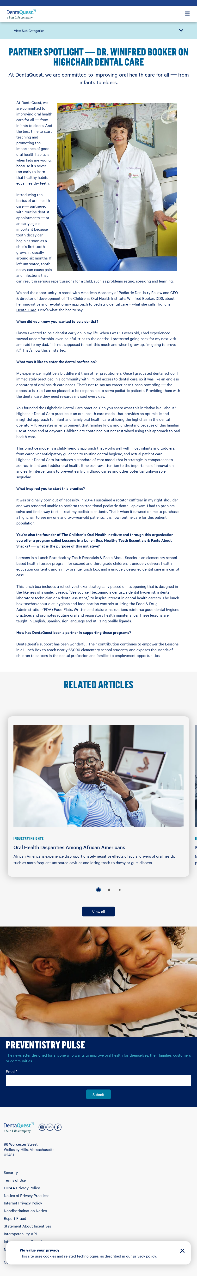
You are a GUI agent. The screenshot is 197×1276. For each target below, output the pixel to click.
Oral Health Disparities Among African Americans (69, 847)
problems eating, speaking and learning (140, 280)
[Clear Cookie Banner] (182, 1251)
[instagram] (42, 1127)
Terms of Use (15, 1180)
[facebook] (58, 1127)
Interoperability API (20, 1233)
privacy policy (144, 1255)
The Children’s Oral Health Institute (95, 298)
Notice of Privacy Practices (26, 1195)
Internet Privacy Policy (23, 1202)
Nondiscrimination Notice (25, 1210)
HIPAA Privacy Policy (22, 1187)
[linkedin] (50, 1127)
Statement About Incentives (27, 1225)
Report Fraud (15, 1218)
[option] (98, 890)
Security (11, 1172)
